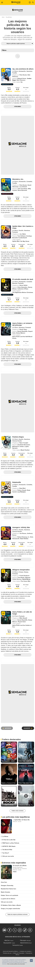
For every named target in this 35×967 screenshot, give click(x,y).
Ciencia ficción (17, 441)
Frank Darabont (24, 575)
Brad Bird (22, 488)
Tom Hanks (21, 577)
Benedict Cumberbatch (19, 237)
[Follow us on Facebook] (9, 930)
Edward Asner (21, 78)
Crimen (21, 572)
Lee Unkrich (23, 186)
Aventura (29, 71)
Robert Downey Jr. (23, 537)
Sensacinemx (22, 244)
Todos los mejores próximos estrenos (17, 914)
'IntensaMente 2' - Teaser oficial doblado (9, 761)
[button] (32, 43)
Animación (22, 71)
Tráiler (15, 871)
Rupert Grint (22, 621)
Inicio (3, 17)
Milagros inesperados (21, 570)
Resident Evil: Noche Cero (8, 888)
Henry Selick (23, 285)
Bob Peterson (21, 80)
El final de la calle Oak (8, 839)
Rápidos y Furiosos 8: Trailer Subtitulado (9, 783)
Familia (14, 73)
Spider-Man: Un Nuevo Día (21, 819)
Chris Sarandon (22, 287)
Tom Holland (21, 236)
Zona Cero (4, 882)
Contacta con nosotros (25, 951)
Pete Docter (23, 75)
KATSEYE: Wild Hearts (8, 846)
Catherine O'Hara (22, 289)
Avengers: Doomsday (7, 885)
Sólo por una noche (8, 856)
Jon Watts (23, 234)
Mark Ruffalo (24, 538)
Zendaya (29, 236)
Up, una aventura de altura (22, 69)
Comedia (29, 181)
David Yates (23, 329)
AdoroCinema (24, 943)
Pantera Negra (18, 437)
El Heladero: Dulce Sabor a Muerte (11, 905)
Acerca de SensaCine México (10, 951)
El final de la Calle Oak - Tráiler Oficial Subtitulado (26, 805)
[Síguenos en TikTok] (25, 930)
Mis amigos (26, 87)
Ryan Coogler (24, 443)
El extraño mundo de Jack (22, 279)
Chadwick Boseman (23, 444)
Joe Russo (23, 533)
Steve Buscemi (22, 190)
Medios (9, 87)
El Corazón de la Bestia (19, 865)
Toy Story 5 (5, 853)
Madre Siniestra (5, 892)
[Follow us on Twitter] (15, 930)
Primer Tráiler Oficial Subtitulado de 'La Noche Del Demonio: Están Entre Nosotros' (26, 783)
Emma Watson (20, 333)
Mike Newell (23, 618)
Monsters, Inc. (18, 179)
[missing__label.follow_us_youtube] (4, 930)
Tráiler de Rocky (9, 805)
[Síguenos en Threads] (30, 930)
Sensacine (15, 945)
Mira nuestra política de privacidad (16, 964)
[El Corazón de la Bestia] (6, 872)
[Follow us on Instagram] (20, 930)
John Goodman (22, 188)
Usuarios (17, 87)
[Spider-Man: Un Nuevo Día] (6, 826)
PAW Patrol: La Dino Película (10, 843)
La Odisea (5, 836)
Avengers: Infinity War (21, 527)
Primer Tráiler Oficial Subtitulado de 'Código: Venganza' (26, 761)
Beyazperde (7, 943)
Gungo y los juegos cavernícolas (10, 908)
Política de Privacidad (18, 953)
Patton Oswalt (21, 490)
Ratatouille (16, 482)
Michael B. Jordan (18, 446)
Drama (26, 572)
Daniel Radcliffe (22, 331)
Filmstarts (23, 940)
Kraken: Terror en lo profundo (9, 895)
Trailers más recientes (18, 810)
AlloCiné (6, 940)
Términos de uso (7, 953)
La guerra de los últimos (8, 898)
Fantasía (15, 232)
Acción (21, 230)
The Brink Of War (7, 849)
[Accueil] (15, 2)
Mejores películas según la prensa (16, 43)
